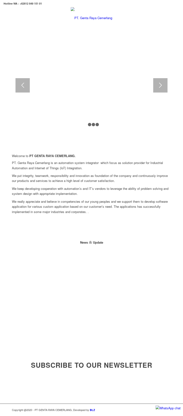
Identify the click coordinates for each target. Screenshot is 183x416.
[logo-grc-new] (91, 18)
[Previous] (22, 85)
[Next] (160, 85)
